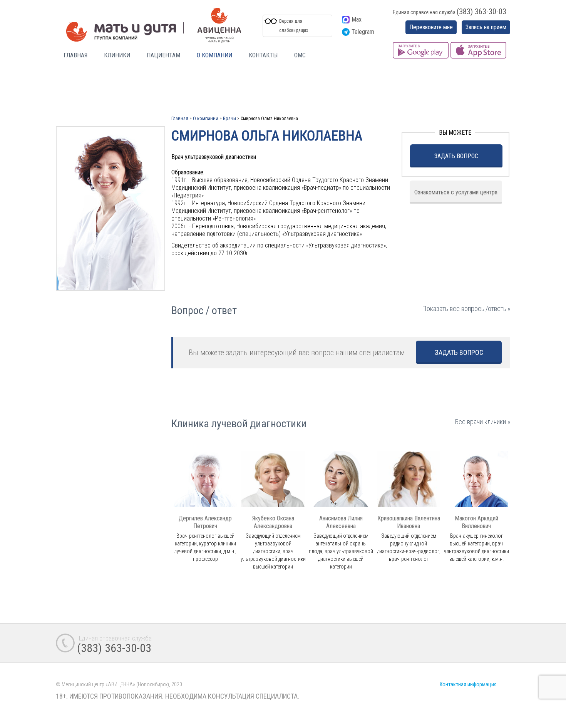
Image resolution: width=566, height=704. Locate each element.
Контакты (263, 55)
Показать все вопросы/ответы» (466, 308)
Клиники (117, 55)
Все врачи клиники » (482, 422)
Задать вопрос (456, 156)
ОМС (300, 55)
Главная (75, 55)
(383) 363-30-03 (481, 11)
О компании (214, 55)
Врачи (229, 118)
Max (357, 19)
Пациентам (163, 55)
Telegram (363, 31)
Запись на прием (486, 27)
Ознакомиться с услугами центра (455, 192)
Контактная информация (468, 684)
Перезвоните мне (431, 27)
